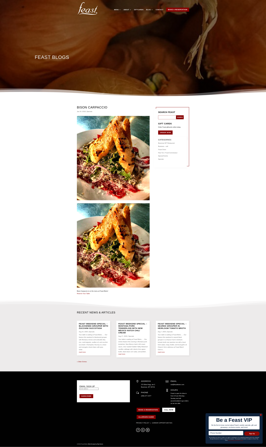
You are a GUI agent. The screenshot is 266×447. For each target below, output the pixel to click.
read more (82, 352)
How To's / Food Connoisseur (167, 153)
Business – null (163, 146)
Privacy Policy (143, 423)
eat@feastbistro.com (177, 384)
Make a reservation (148, 410)
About (126, 10)
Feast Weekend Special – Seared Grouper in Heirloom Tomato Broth (172, 326)
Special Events (163, 156)
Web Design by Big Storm (95, 444)
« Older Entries (82, 361)
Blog (148, 10)
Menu (116, 10)
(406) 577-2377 (146, 396)
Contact (159, 10)
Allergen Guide (146, 417)
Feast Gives (162, 149)
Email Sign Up (87, 386)
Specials (89, 111)
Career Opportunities (162, 423)
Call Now (168, 410)
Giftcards (138, 10)
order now (165, 132)
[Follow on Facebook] (138, 430)
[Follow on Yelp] (143, 430)
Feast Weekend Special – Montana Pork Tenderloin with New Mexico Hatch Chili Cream (132, 328)
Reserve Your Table (83, 293)
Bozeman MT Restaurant (166, 143)
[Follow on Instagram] (148, 430)
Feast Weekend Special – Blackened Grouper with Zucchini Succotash (93, 326)
